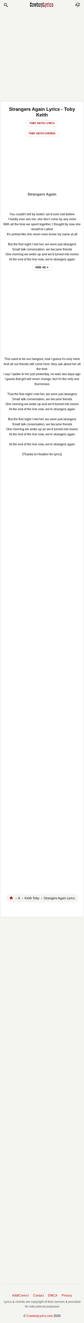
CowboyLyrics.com (40, 1316)
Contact (38, 1295)
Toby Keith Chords (42, 133)
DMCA (52, 1295)
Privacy (67, 1295)
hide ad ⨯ (42, 267)
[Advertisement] (42, 54)
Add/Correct (20, 1295)
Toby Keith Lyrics (42, 123)
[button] (5, 5)
